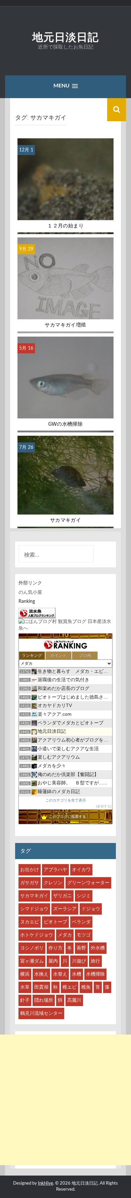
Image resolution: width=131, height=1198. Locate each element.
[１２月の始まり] (65, 186)
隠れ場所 (43, 1000)
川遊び (79, 961)
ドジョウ (90, 909)
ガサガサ (29, 882)
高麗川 (74, 1000)
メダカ (65, 935)
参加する (104, 806)
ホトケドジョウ (36, 935)
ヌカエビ (29, 922)
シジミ (84, 896)
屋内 (53, 961)
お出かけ (29, 869)
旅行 (95, 961)
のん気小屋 (30, 592)
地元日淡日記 (65, 37)
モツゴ (84, 935)
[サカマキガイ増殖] (65, 285)
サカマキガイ (65, 520)
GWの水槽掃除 (65, 424)
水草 (25, 987)
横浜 (25, 974)
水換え (41, 974)
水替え (60, 974)
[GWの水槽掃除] (65, 384)
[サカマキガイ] (65, 481)
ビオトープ (55, 922)
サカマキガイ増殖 (65, 325)
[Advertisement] (65, 1100)
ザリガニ (62, 896)
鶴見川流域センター (41, 1013)
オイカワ (81, 869)
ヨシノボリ (32, 948)
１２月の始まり (65, 226)
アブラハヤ (55, 869)
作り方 (55, 948)
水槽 (76, 974)
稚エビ (69, 987)
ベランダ (81, 922)
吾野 (81, 948)
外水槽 (98, 948)
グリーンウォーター (88, 882)
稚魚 (86, 987)
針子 (25, 1000)
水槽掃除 (95, 974)
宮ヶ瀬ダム (32, 961)
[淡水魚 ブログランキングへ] (36, 613)
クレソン (53, 882)
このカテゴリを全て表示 (65, 800)
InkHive (45, 1183)
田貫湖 (41, 987)
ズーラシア (65, 909)
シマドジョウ (34, 909)
